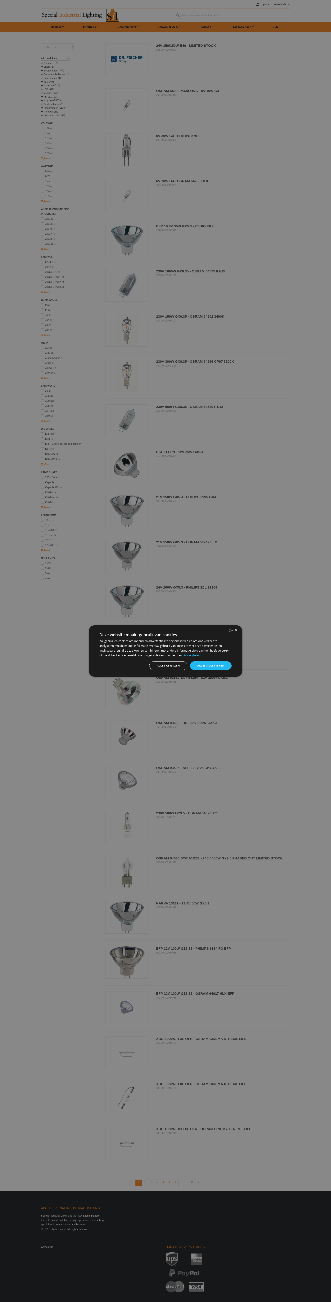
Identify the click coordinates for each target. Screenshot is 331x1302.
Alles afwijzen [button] (168, 665)
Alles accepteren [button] (210, 665)
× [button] (235, 630)
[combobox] (231, 630)
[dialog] (165, 651)
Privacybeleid (192, 655)
